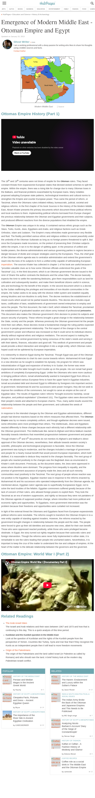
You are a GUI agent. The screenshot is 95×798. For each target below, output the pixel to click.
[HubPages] (47, 3)
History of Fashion (71, 741)
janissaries (86, 310)
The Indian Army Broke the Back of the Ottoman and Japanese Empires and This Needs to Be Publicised (74, 706)
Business (29, 9)
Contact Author (20, 51)
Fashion (75, 9)
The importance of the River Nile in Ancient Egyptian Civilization (24, 718)
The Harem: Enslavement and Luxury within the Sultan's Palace (74, 683)
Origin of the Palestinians (18, 650)
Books (20, 9)
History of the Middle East (75, 676)
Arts (3, 9)
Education (41, 9)
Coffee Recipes (69, 758)
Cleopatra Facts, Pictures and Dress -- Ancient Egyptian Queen (25, 700)
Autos (11, 9)
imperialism (6, 264)
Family (66, 9)
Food (84, 9)
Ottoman (65, 181)
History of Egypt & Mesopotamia (78, 720)
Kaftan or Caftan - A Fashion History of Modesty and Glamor (72, 747)
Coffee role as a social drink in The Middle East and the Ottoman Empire (74, 764)
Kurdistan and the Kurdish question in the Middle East (32, 635)
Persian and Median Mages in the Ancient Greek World (23, 683)
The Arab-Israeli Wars (16, 623)
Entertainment (54, 9)
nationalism (6, 408)
